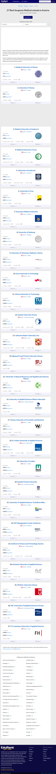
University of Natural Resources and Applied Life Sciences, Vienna (26, 378)
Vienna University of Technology (25, 294)
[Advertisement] (13, 39)
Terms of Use (44, 773)
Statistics (12, 82)
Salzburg (18, 649)
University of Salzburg (26, 232)
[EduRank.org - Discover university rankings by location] (4, 1)
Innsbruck (8, 649)
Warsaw (31, 758)
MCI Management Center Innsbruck (26, 523)
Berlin (30, 756)
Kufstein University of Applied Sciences (26, 564)
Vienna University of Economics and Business (26, 420)
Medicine (20, 6)
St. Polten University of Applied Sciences (25, 441)
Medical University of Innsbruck (26, 129)
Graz (12, 649)
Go (48, 24)
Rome (30, 760)
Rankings (37, 82)
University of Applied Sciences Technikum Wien (26, 502)
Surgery (26, 6)
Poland (44, 751)
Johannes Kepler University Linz (26, 335)
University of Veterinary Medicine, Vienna (25, 253)
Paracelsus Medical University (26, 212)
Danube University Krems (26, 315)
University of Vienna (25, 88)
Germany (45, 749)
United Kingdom (47, 758)
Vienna (4, 649)
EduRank (34, 13)
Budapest (31, 751)
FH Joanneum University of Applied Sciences (26, 626)
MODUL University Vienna (26, 585)
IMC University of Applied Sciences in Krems (26, 606)
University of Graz (26, 191)
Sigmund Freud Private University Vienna (25, 356)
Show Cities (27, 17)
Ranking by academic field (26, 21)
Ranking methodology (7, 770)
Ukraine (45, 756)
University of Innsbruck (26, 170)
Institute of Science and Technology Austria (25, 544)
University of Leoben (26, 461)
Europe (31, 6)
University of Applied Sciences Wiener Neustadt (26, 399)
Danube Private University (26, 482)
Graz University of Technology (26, 274)
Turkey (44, 760)
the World (8, 76)
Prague (30, 753)
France (44, 753)
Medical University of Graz (26, 150)
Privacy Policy (51, 773)
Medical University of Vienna (25, 67)
